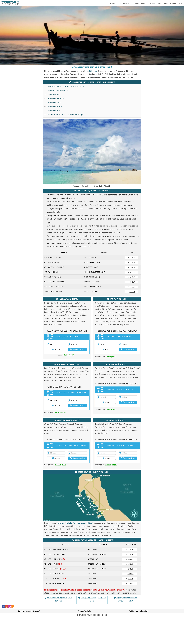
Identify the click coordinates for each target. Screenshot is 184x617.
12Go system (68, 355)
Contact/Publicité (84, 611)
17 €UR (130, 554)
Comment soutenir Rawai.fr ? (29, 611)
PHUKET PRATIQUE (141, 4)
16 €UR (132, 272)
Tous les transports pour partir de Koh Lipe (65, 114)
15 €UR (132, 287)
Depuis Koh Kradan (55, 106)
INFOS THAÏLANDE (170, 4)
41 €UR (132, 258)
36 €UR (132, 267)
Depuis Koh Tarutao (55, 98)
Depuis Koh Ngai (54, 102)
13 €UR (132, 277)
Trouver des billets (79, 349)
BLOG (181, 4)
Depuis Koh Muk (54, 110)
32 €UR (132, 292)
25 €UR (130, 564)
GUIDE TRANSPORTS (125, 4)
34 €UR (132, 262)
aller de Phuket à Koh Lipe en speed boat (75, 523)
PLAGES (152, 4)
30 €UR (130, 559)
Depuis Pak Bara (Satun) (57, 90)
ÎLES (159, 4)
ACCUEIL (113, 4)
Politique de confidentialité (139, 611)
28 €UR (130, 569)
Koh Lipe (93, 71)
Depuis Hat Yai (53, 94)
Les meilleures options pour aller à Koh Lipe (65, 86)
